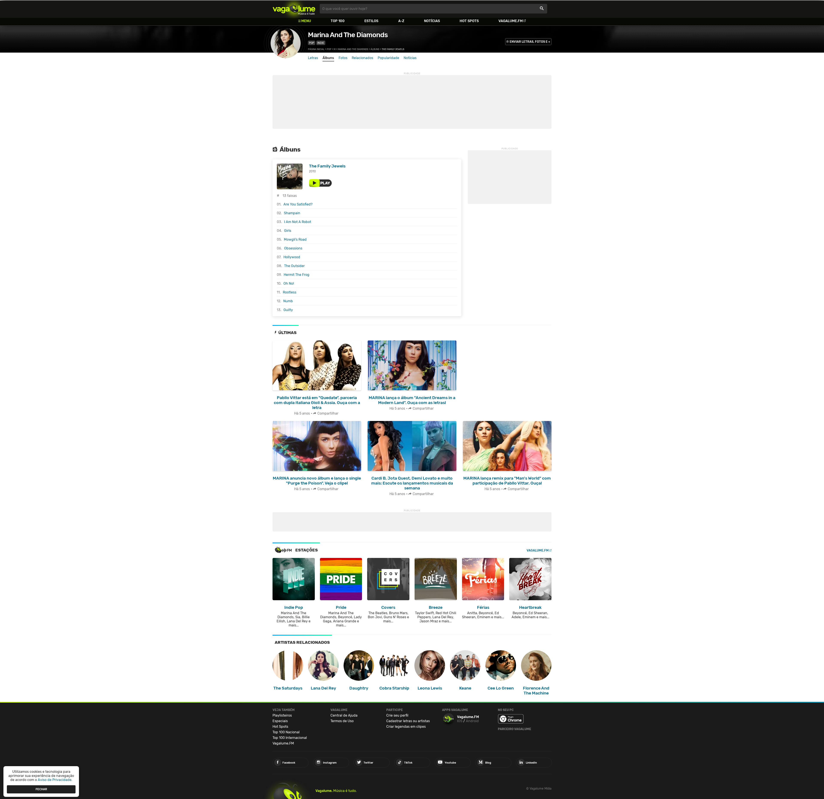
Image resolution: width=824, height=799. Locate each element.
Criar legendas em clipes (406, 727)
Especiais (280, 721)
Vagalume (294, 9)
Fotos (343, 58)
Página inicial (316, 49)
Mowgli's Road (295, 239)
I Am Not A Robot (297, 222)
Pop (311, 42)
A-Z (401, 21)
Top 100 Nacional (286, 732)
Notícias (432, 21)
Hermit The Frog (296, 275)
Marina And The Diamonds (348, 35)
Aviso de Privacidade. (55, 780)
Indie (320, 42)
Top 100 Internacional (290, 738)
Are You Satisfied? (297, 204)
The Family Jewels (327, 166)
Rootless (289, 292)
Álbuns (375, 49)
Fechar (41, 789)
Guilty (288, 310)
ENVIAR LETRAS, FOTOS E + (530, 42)
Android (472, 721)
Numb (288, 301)
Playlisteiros (282, 715)
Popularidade (388, 58)
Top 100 (338, 21)
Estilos (371, 21)
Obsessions (293, 248)
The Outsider (294, 266)
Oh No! (288, 283)
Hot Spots (469, 21)
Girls (287, 231)
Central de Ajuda (343, 715)
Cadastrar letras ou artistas (408, 721)
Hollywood (291, 257)
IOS (459, 721)
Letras (313, 58)
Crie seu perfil (397, 715)
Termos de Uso (342, 721)
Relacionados (362, 58)
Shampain (292, 213)
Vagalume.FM (510, 21)
